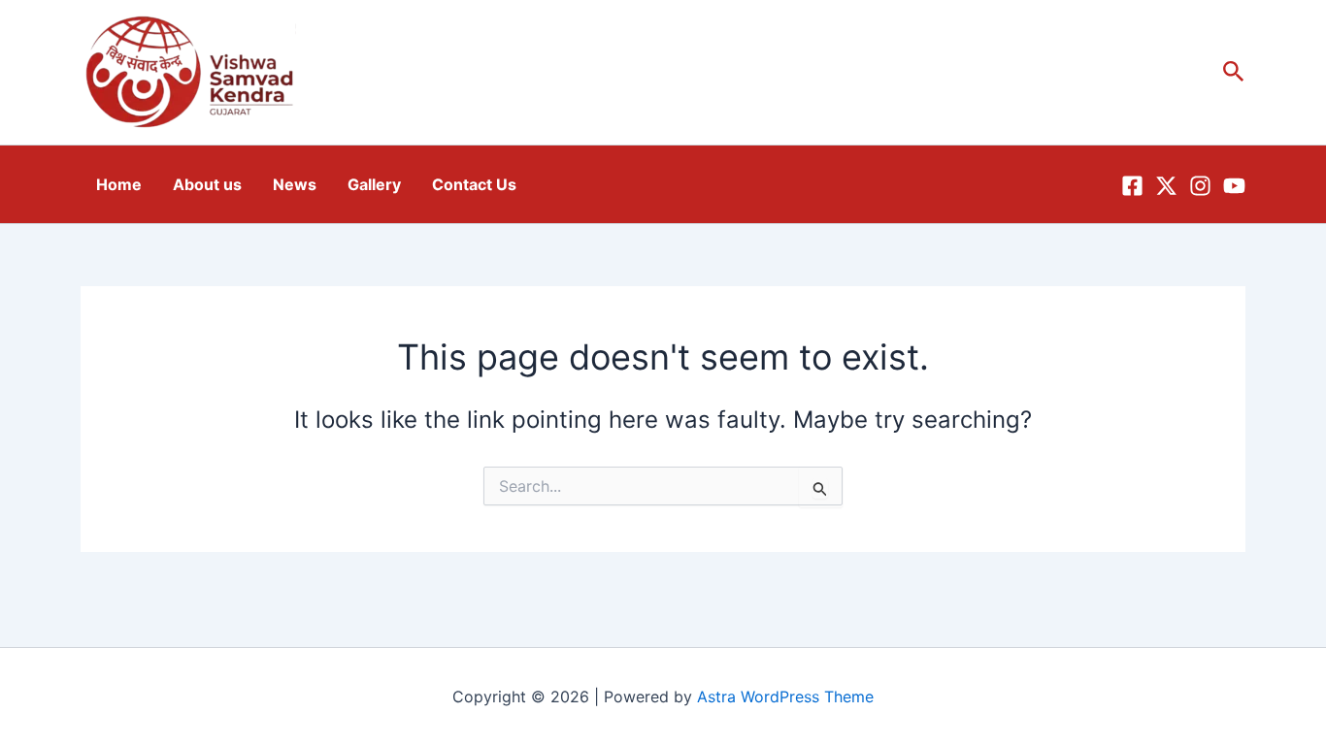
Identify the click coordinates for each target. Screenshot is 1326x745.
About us (207, 184)
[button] (1233, 72)
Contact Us (474, 184)
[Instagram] (1200, 186)
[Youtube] (1234, 186)
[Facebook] (1132, 186)
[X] (1166, 186)
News (294, 184)
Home (119, 184)
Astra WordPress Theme (785, 696)
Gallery (374, 184)
